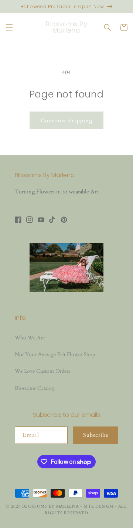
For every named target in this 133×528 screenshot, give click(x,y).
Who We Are (30, 337)
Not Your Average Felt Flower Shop (55, 354)
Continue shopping (66, 120)
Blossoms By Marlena (50, 506)
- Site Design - (99, 506)
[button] (9, 27)
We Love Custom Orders (42, 371)
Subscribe (96, 435)
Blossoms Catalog (35, 388)
